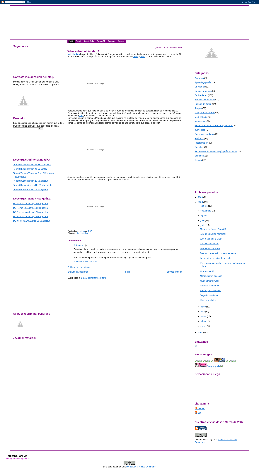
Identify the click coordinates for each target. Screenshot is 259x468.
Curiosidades (82, 233)
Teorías (198, 160)
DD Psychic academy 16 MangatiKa (30, 216)
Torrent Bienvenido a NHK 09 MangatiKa (32, 185)
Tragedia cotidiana (209, 295)
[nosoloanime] (227, 361)
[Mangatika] (196, 361)
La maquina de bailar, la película (215, 258)
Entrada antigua (174, 272)
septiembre (206, 211)
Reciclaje (199, 147)
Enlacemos (111, 41)
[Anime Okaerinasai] (232, 361)
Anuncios (199, 78)
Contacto (121, 41)
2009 (200, 197)
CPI (81, 115)
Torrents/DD (101, 41)
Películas (199, 138)
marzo (203, 316)
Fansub (78, 41)
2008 (200, 202)
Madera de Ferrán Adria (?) (213, 229)
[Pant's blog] (212, 361)
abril (202, 311)
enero (203, 326)
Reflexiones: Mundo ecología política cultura (216, 151)
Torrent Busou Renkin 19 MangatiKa (30, 189)
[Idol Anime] (201, 361)
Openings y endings (204, 134)
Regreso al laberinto (209, 286)
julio (202, 220)
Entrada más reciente (77, 272)
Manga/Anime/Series (205, 112)
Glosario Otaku (89, 41)
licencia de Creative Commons (141, 467)
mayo (203, 307)
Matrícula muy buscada (211, 276)
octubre (204, 206)
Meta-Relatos (201, 117)
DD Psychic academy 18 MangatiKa (30, 208)
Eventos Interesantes (205, 100)
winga (198, 413)
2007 (200, 332)
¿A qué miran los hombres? (213, 234)
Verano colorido (207, 271)
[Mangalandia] (206, 361)
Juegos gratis (213, 366)
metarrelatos (201, 121)
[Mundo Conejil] (201, 366)
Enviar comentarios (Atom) (93, 278)
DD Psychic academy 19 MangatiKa (30, 203)
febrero (204, 321)
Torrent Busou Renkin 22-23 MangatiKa (32, 165)
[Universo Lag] (221, 366)
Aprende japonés (203, 82)
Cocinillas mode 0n (209, 243)
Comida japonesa (203, 91)
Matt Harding (73, 54)
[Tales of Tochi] (230, 361)
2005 (135, 56)
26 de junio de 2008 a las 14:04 (85, 261)
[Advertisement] (25, 142)
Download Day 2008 (210, 248)
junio (203, 225)
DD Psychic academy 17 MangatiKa (30, 212)
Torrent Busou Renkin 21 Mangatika (30, 169)
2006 (142, 56)
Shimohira (78, 245)
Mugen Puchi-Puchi (209, 281)
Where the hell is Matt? (211, 239)
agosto (203, 215)
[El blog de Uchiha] (209, 361)
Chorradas (200, 87)
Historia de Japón (203, 104)
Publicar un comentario (78, 267)
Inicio (71, 41)
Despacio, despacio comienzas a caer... (219, 253)
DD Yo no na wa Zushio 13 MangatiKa (31, 221)
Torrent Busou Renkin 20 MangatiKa (30, 181)
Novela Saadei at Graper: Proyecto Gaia (214, 125)
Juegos (198, 108)
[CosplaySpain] (198, 361)
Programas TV (202, 143)
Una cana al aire (208, 300)
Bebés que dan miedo (210, 290)
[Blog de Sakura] (204, 361)
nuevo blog (200, 130)
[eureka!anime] (196, 346)
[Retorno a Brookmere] (235, 361)
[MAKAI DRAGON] (219, 361)
